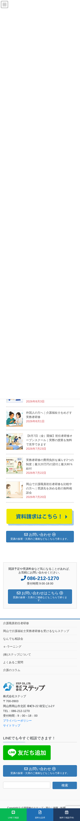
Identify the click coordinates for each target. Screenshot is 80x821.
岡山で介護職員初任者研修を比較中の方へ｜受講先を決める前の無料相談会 (49, 488)
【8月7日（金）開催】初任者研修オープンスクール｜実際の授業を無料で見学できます (49, 440)
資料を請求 (40, 817)
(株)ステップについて (17, 654)
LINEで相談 (13, 817)
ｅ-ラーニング (12, 646)
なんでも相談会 (13, 638)
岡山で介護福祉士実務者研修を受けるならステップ (36, 631)
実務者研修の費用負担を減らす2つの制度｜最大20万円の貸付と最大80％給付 (50, 464)
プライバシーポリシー (17, 720)
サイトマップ (11, 725)
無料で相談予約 (66, 817)
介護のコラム (11, 670)
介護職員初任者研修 (16, 623)
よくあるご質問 (13, 662)
